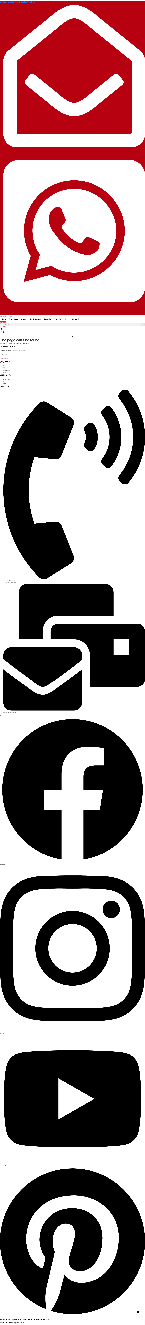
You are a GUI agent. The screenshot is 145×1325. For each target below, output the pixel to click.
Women (23, 319)
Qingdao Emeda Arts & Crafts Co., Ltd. (17, 2)
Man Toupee (13, 319)
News (66, 319)
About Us (58, 319)
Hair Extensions (35, 319)
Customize (48, 319)
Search (2, 324)
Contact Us (75, 319)
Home (4, 319)
